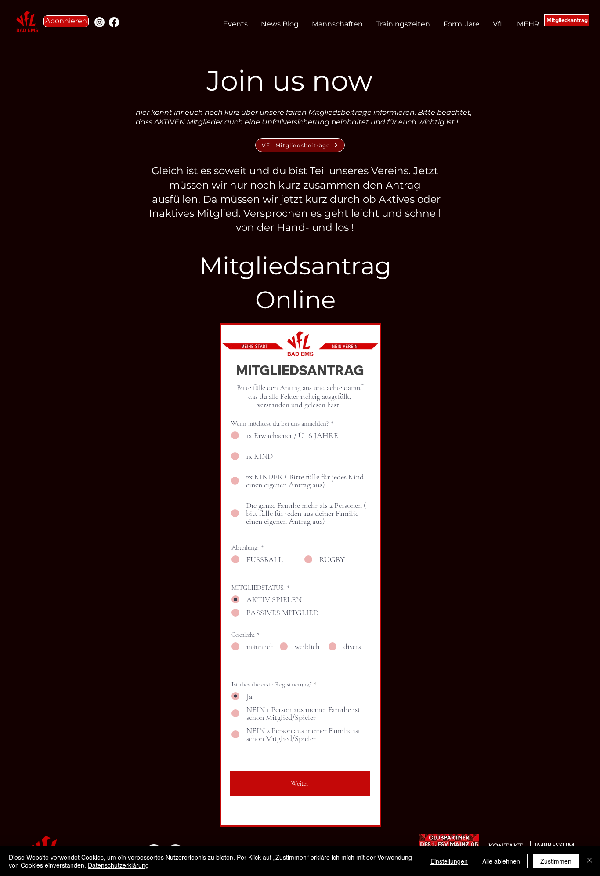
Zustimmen (555, 861)
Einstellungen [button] (449, 861)
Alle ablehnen (501, 861)
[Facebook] (114, 22)
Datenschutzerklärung (118, 865)
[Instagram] (99, 22)
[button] (66, 21)
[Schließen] (589, 861)
